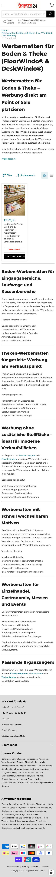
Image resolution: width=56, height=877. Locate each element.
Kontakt (45, 866)
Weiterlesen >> (9, 158)
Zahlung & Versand (30, 866)
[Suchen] (50, 14)
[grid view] (44, 175)
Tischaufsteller (8, 677)
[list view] (51, 175)
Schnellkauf (14, 249)
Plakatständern (9, 459)
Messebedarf (13, 866)
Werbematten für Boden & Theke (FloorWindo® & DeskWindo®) (26, 34)
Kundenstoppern (27, 455)
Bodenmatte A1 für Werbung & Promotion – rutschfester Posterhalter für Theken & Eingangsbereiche (13, 232)
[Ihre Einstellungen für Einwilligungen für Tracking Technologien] (51, 872)
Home (4, 30)
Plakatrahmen (36, 673)
